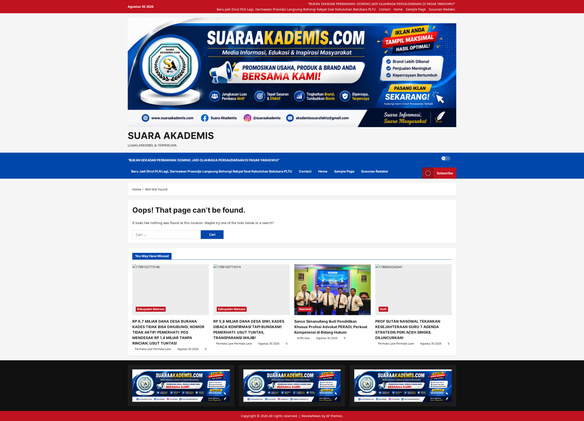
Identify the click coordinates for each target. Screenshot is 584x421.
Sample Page (416, 9)
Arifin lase (303, 338)
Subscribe (445, 173)
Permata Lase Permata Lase (153, 349)
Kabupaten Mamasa (150, 309)
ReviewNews (311, 416)
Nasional (305, 309)
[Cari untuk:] (166, 234)
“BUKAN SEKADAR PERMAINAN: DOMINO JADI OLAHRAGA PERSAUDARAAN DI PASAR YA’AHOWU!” (381, 4)
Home (398, 9)
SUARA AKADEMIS (171, 135)
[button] (455, 158)
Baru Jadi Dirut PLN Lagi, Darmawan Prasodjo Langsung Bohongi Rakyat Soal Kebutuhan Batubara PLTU (296, 9)
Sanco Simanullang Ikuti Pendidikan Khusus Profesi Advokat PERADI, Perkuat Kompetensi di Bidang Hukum (330, 327)
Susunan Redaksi (442, 9)
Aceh (383, 309)
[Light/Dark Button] (445, 158)
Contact (385, 9)
